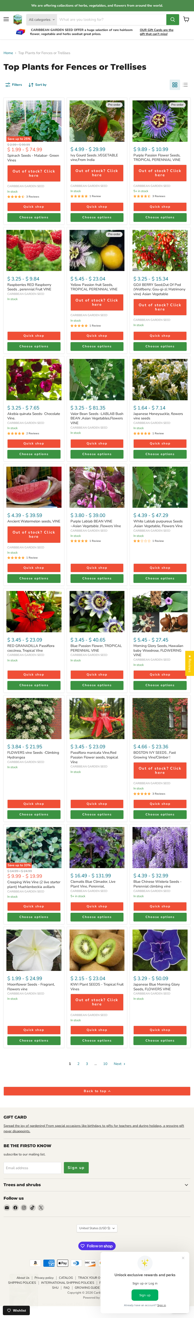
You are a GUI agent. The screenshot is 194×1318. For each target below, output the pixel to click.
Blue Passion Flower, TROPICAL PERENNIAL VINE (96, 648)
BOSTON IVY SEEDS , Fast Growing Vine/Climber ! (154, 755)
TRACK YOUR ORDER (93, 1278)
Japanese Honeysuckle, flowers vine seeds (158, 416)
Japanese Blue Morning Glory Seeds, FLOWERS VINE (156, 986)
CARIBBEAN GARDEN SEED (25, 186)
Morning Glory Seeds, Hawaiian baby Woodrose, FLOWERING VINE (158, 650)
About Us (23, 1278)
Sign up (76, 1167)
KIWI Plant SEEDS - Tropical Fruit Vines (97, 986)
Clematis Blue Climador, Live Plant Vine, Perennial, (93, 884)
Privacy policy (44, 1278)
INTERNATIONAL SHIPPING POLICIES (67, 1283)
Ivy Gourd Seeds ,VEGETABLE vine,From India (94, 157)
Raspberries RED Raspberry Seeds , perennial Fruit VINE (29, 287)
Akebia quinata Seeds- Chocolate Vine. (33, 416)
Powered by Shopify (97, 1298)
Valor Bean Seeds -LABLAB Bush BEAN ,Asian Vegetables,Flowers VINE (97, 418)
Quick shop (33, 207)
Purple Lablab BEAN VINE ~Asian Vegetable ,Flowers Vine (96, 523)
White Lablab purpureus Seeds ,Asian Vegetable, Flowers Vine (158, 523)
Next (118, 1063)
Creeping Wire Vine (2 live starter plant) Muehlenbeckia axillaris (33, 884)
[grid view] (175, 85)
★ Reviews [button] (189, 663)
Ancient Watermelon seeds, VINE (33, 521)
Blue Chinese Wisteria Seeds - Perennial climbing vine (157, 884)
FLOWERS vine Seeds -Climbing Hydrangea (33, 755)
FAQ (67, 1288)
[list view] (185, 85)
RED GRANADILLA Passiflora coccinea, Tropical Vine (30, 648)
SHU (55, 1288)
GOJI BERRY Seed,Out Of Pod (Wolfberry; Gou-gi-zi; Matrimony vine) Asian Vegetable (159, 289)
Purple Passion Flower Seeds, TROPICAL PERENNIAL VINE (157, 157)
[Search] (172, 19)
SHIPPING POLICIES (22, 1283)
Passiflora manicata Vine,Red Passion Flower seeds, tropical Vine (94, 757)
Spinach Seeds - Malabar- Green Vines (33, 158)
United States (94, 1228)
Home (8, 53)
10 (105, 1063)
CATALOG (66, 1278)
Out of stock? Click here (34, 173)
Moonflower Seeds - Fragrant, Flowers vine (31, 986)
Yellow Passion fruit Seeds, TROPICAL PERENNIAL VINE (94, 287)
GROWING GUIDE (87, 1288)
